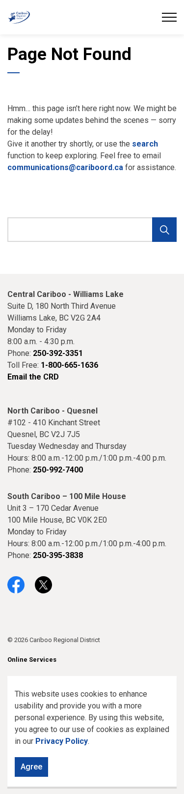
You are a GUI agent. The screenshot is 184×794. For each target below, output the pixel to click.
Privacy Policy (61, 741)
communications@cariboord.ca (65, 167)
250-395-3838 (58, 555)
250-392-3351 (58, 353)
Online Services (31, 659)
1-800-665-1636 (69, 365)
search (145, 143)
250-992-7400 (58, 469)
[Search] (164, 229)
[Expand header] (169, 17)
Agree (31, 766)
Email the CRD (33, 377)
